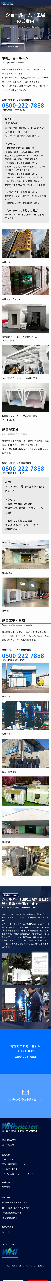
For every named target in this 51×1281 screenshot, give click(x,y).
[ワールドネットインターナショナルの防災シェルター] (7, 3)
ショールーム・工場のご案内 (14, 1202)
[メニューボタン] (47, 3)
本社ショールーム (13, 38)
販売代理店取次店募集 (11, 1212)
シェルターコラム (10, 1169)
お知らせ (6, 1154)
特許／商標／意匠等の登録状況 (15, 1207)
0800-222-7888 (23, 105)
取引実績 (6, 1182)
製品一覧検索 (8, 1144)
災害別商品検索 (9, 1140)
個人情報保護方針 (10, 1217)
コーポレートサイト (10, 1244)
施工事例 (6, 1187)
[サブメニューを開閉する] (11, 1140)
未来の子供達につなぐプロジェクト (17, 1173)
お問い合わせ (8, 1226)
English (5, 1232)
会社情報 (6, 1197)
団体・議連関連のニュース (13, 1164)
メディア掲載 (8, 1159)
